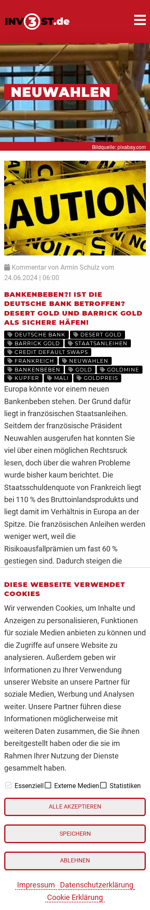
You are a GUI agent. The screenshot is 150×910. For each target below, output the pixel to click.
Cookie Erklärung (75, 897)
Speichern (75, 833)
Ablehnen (75, 860)
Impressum (36, 884)
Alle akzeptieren (75, 806)
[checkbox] (8, 785)
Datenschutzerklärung (96, 884)
